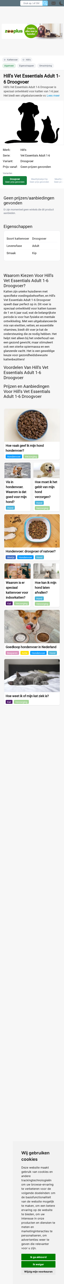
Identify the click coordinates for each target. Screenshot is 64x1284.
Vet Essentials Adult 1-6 (35, 155)
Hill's (28, 60)
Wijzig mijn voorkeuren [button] (38, 1271)
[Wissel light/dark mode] (61, 3)
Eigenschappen (26, 66)
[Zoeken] (45, 3)
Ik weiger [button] (38, 1264)
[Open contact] (53, 3)
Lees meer (53, 95)
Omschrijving (45, 66)
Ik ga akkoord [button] (38, 1257)
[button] (57, 3)
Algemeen (9, 66)
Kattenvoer (12, 60)
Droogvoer (26, 161)
